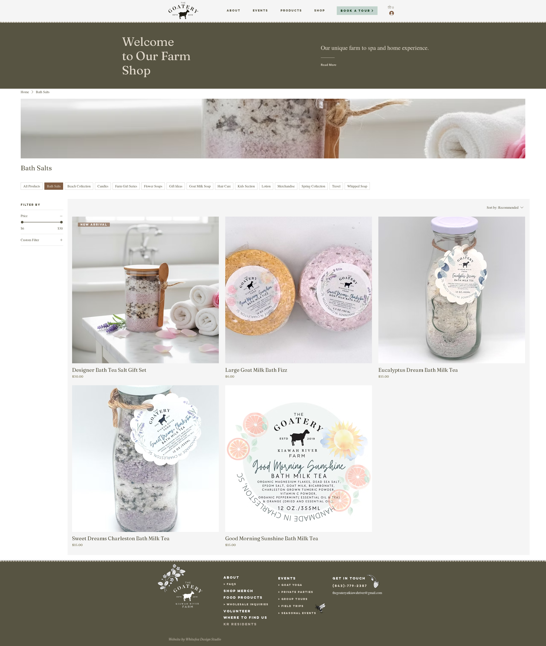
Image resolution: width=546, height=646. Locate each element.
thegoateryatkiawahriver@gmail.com (357, 592)
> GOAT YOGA (290, 585)
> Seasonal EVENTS (297, 613)
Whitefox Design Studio (203, 639)
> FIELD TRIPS (291, 606)
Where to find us (245, 617)
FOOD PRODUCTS (243, 597)
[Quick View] (298, 290)
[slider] (22, 222)
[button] (391, 7)
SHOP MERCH (238, 591)
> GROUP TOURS (293, 599)
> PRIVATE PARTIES (295, 592)
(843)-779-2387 (350, 586)
